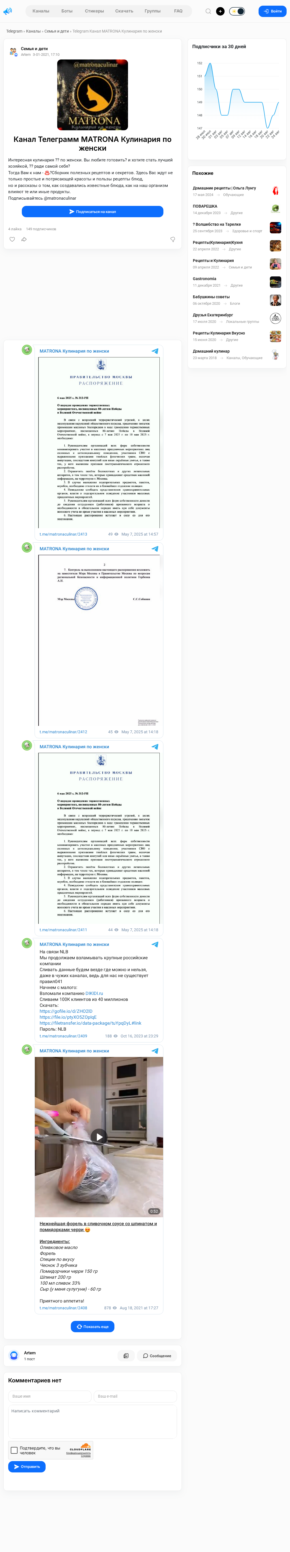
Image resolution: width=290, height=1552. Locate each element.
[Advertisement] (92, 294)
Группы (153, 11)
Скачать (124, 11)
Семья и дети (56, 31)
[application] (237, 101)
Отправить (30, 1466)
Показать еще (96, 1327)
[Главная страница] (7, 11)
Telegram (14, 31)
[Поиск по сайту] (208, 11)
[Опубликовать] (220, 11)
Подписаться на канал (96, 212)
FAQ (178, 11)
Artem (30, 1352)
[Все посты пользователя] (126, 1355)
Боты (66, 11)
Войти (276, 11)
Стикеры (94, 11)
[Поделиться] (24, 239)
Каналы (41, 11)
